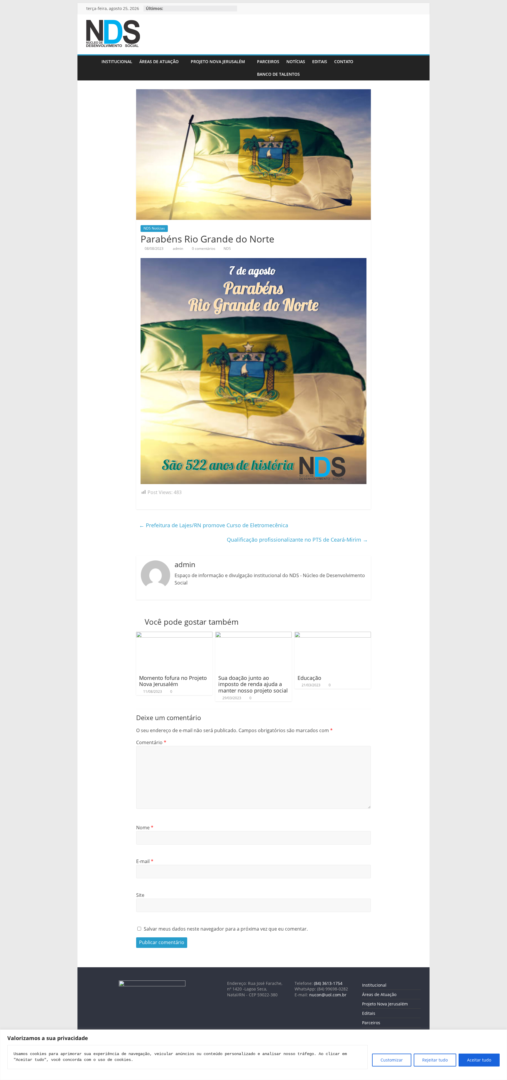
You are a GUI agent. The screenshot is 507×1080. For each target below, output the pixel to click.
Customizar (392, 1060)
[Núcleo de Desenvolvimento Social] (92, 68)
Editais (319, 61)
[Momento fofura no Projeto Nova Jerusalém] (174, 635)
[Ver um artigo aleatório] (415, 68)
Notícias (295, 61)
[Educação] (333, 635)
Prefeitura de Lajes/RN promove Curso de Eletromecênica (213, 525)
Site (140, 895)
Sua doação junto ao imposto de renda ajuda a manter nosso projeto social (253, 684)
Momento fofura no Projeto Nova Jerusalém (173, 681)
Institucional (117, 61)
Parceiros (268, 61)
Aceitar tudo (479, 1060)
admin (178, 248)
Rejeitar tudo (435, 1060)
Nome (144, 827)
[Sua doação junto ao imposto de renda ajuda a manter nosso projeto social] (253, 635)
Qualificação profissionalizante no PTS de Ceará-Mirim (297, 539)
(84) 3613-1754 (328, 983)
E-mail (144, 861)
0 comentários (203, 248)
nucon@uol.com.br (328, 995)
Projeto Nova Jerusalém (218, 61)
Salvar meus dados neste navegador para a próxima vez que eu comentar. (226, 929)
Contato (343, 61)
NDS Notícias (154, 228)
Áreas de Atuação (159, 61)
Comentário (151, 742)
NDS (227, 248)
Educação (309, 677)
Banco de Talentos (278, 74)
